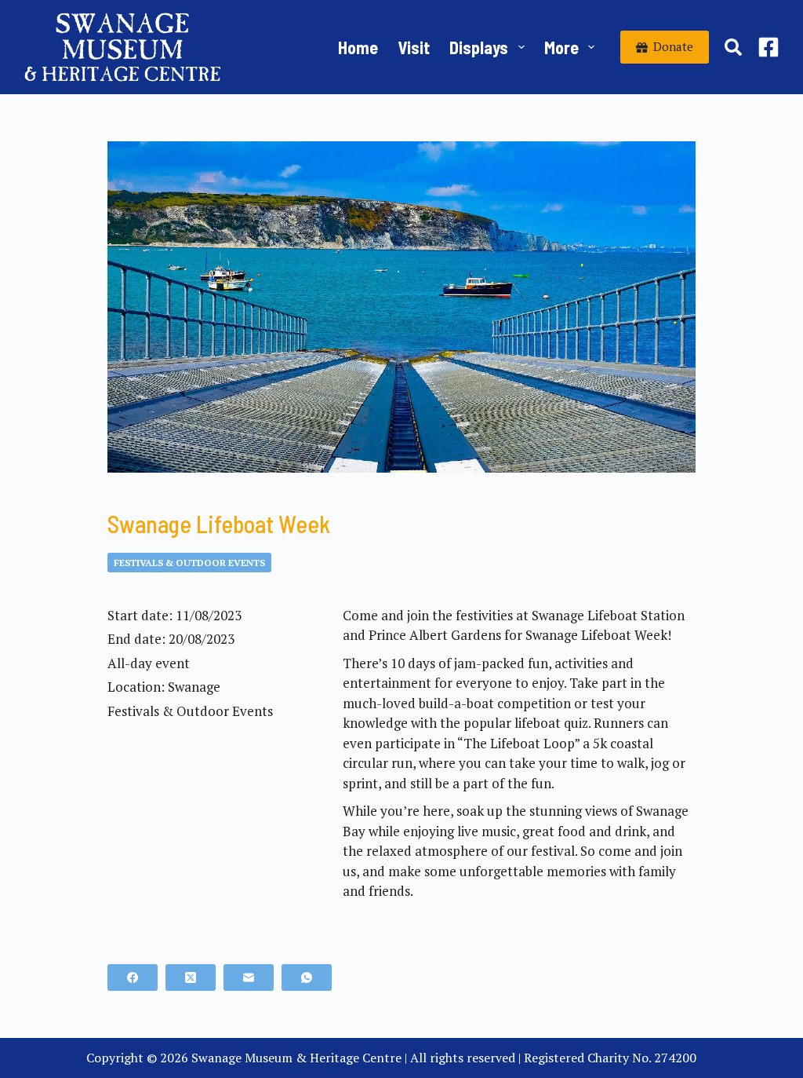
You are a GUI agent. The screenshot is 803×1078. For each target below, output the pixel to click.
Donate (673, 46)
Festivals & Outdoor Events (189, 562)
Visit (414, 47)
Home (358, 47)
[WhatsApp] (307, 977)
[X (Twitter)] (190, 977)
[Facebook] (768, 47)
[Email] (248, 977)
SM (708, 1057)
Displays (478, 47)
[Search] (733, 47)
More (561, 47)
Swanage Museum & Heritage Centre (296, 1057)
